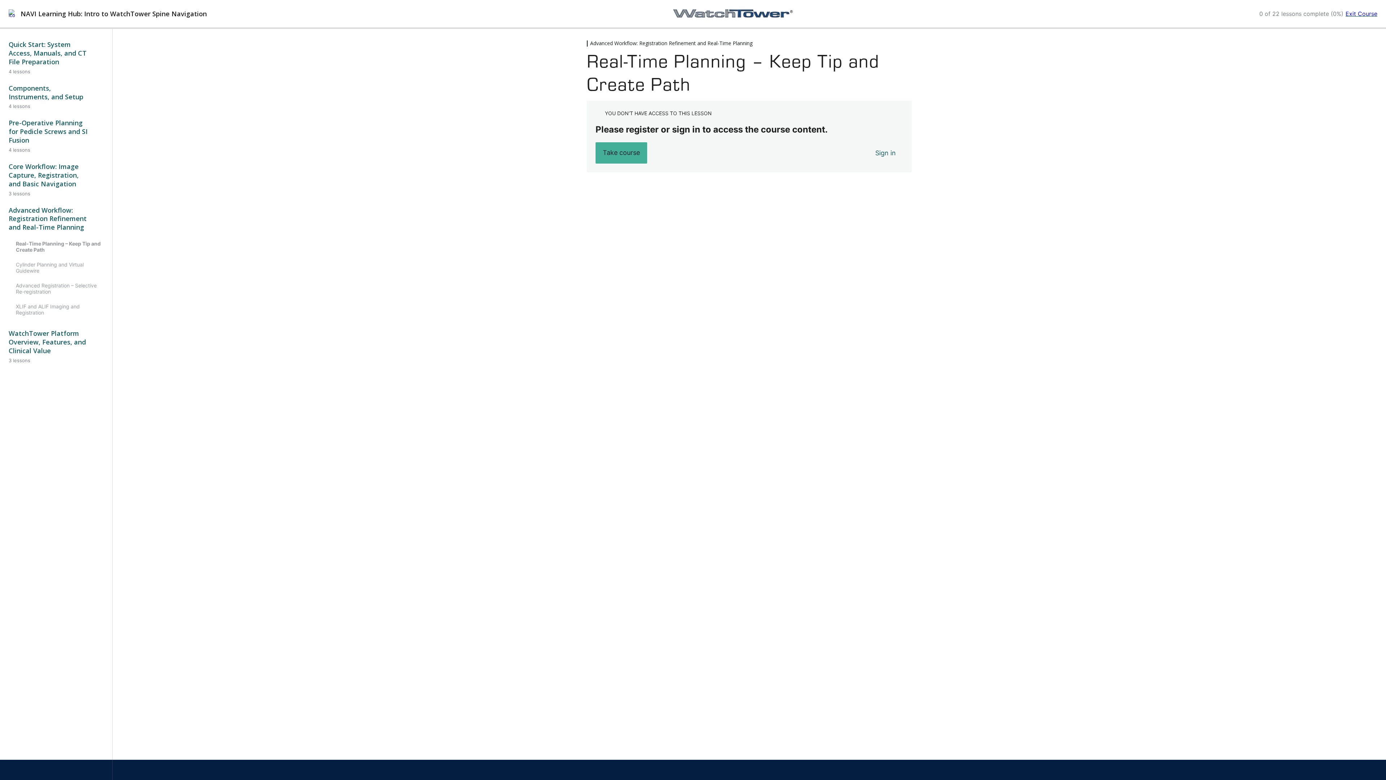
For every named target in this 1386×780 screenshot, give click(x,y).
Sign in (885, 153)
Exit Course (1361, 13)
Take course (621, 152)
